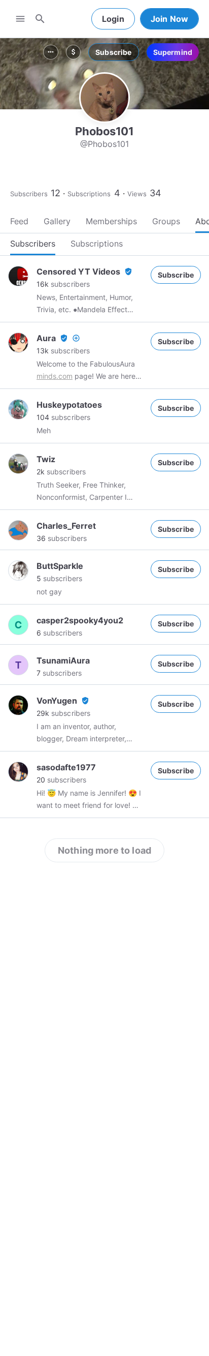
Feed (19, 221)
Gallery (57, 221)
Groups (166, 221)
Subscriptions (89, 194)
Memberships (111, 221)
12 (55, 193)
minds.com (55, 376)
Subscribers (29, 194)
